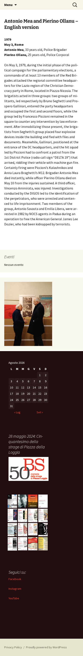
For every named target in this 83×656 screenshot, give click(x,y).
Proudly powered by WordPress (46, 647)
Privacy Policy (13, 647)
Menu (8, 5)
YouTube (14, 598)
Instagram (15, 589)
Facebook (15, 579)
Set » (40, 412)
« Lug (17, 412)
